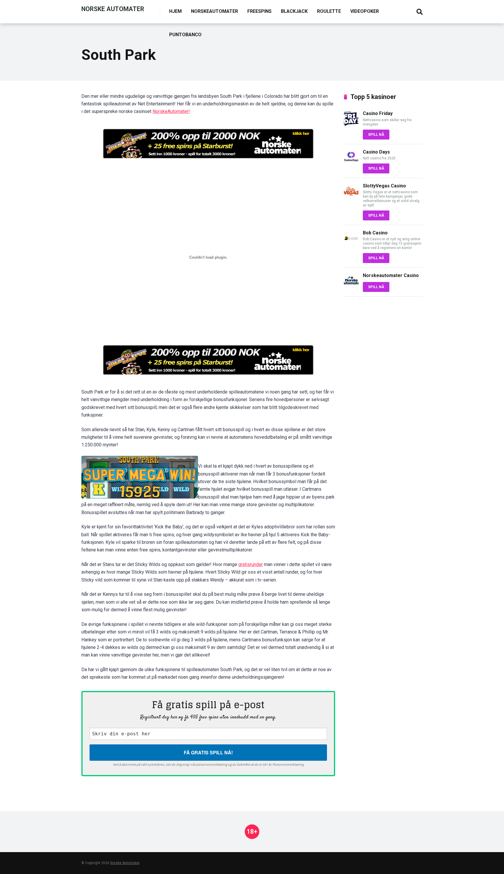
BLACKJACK (294, 11)
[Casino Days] (351, 163)
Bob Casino (375, 233)
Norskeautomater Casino (391, 275)
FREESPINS (259, 11)
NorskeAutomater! (171, 111)
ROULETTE (329, 11)
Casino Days (376, 152)
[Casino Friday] (351, 124)
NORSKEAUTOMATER (214, 11)
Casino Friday (378, 113)
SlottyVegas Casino (384, 186)
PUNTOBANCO (185, 34)
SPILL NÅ (376, 135)
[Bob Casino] (351, 244)
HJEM (175, 11)
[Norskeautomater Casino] (351, 286)
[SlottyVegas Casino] (351, 197)
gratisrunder (250, 564)
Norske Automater (112, 8)
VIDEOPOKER (364, 11)
